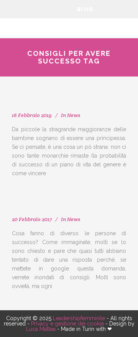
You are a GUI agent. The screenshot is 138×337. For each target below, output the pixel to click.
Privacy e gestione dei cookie (67, 324)
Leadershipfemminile (79, 318)
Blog (85, 9)
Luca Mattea (41, 329)
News (73, 115)
